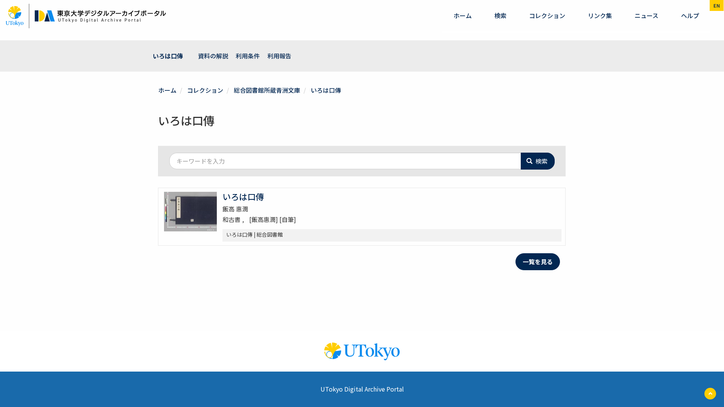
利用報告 (279, 55)
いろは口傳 (168, 55)
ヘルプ (690, 15)
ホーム (463, 15)
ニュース (646, 15)
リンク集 (600, 15)
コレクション (547, 15)
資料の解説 (213, 55)
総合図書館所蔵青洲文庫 (267, 90)
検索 (500, 15)
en (716, 5)
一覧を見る (538, 261)
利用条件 (248, 55)
